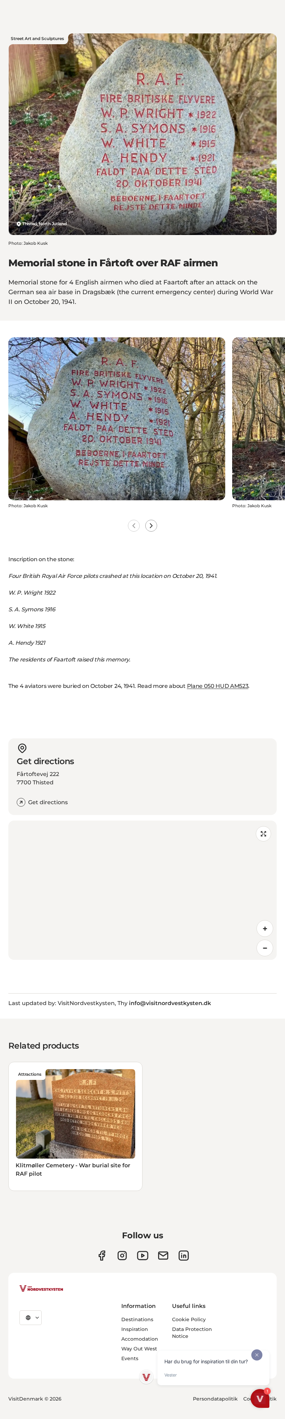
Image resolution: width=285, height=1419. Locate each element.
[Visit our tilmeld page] (163, 1255)
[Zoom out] (264, 948)
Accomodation (139, 1339)
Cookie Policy (189, 1319)
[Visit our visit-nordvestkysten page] (184, 1255)
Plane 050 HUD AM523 (218, 686)
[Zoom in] (264, 928)
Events (129, 1358)
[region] (142, 890)
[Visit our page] (102, 1255)
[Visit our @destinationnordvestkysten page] (143, 1255)
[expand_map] (263, 833)
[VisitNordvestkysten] (41, 1288)
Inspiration (134, 1329)
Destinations (137, 1319)
